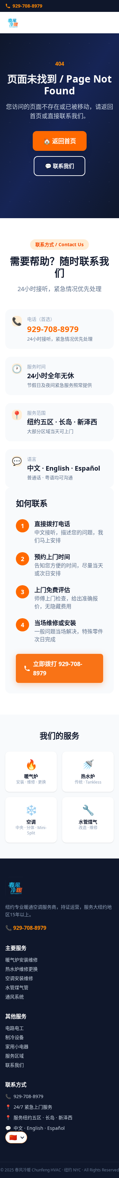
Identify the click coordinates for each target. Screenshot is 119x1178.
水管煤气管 (16, 987)
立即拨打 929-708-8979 (57, 668)
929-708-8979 (27, 6)
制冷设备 (14, 1037)
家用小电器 (16, 1046)
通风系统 (14, 996)
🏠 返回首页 (59, 141)
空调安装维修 (19, 978)
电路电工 (14, 1028)
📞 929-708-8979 (25, 927)
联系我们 (14, 1065)
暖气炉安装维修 (21, 960)
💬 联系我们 (59, 166)
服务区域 (14, 1056)
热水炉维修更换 (21, 969)
